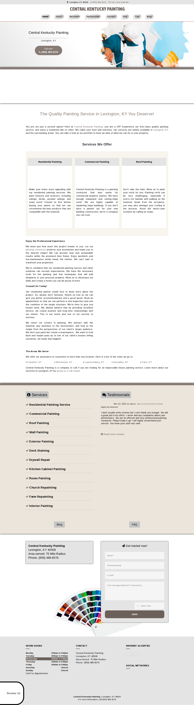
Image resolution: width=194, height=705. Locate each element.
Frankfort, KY (34, 362)
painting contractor (36, 249)
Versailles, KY (120, 362)
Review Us (14, 693)
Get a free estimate (120, 2)
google (133, 673)
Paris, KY (147, 362)
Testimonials (93, 16)
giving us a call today (68, 371)
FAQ (125, 16)
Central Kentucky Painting (88, 126)
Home (45, 16)
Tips (137, 16)
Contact (111, 16)
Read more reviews (113, 434)
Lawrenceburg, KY (94, 362)
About (59, 16)
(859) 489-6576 (99, 2)
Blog (149, 16)
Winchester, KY (64, 362)
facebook (128, 673)
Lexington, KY (160, 130)
